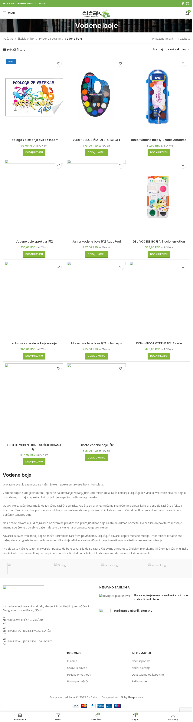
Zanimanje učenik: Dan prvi (133, 611)
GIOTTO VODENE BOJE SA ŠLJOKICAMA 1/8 (34, 447)
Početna (8, 38)
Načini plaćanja (141, 668)
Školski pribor (26, 38)
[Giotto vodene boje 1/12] (96, 402)
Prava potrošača (77, 681)
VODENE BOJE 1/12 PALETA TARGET (96, 140)
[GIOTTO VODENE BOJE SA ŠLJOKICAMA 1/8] (34, 402)
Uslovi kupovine (77, 668)
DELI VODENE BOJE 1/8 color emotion (159, 241)
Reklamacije (139, 681)
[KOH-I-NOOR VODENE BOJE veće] (159, 301)
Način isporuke (141, 661)
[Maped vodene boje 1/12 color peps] (96, 301)
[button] (34, 152)
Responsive (135, 697)
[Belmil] (26, 568)
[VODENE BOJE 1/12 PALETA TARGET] (96, 97)
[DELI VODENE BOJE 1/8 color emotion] (159, 199)
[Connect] (166, 568)
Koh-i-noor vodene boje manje (34, 343)
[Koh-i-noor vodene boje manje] (34, 301)
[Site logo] (96, 12)
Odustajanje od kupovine (148, 674)
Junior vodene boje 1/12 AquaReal (96, 241)
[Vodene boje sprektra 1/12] (34, 199)
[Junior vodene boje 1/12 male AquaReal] (159, 97)
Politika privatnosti (79, 674)
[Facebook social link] (183, 3)
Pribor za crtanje (50, 38)
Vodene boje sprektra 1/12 (34, 241)
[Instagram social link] (187, 3)
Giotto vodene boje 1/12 (97, 445)
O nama (72, 661)
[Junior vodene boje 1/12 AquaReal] (96, 199)
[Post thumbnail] (115, 598)
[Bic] (73, 568)
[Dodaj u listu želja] (58, 63)
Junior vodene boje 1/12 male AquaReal (158, 140)
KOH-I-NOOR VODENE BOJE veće (159, 343)
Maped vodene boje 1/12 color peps (96, 343)
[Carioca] (119, 568)
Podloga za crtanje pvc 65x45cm (34, 140)
